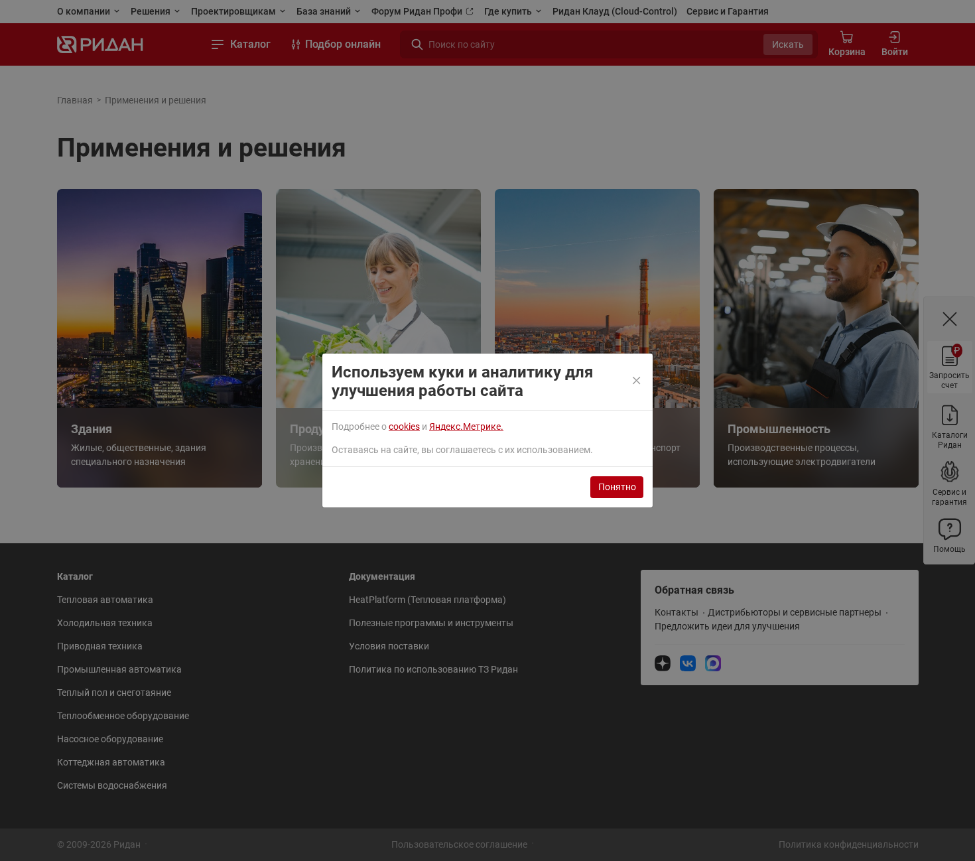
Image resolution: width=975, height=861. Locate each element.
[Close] (637, 381)
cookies (404, 426)
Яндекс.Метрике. (466, 426)
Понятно (617, 487)
